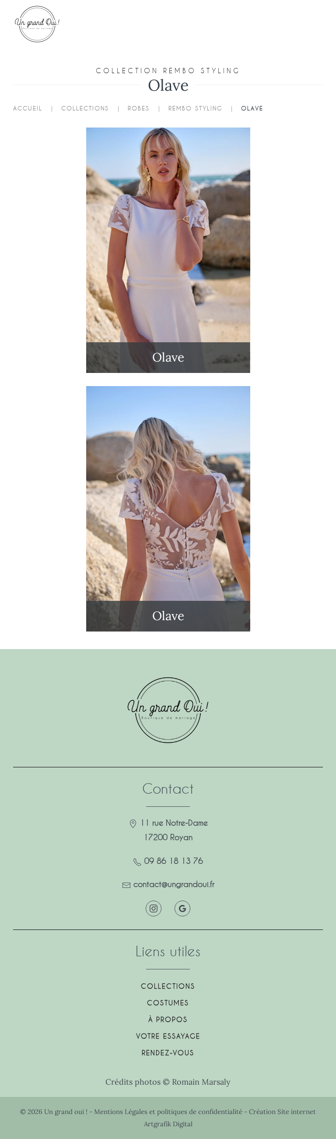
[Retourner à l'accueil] (40, 24)
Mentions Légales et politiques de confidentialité (168, 1111)
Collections (168, 986)
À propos (168, 1019)
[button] (307, 24)
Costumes (168, 1003)
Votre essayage (168, 1036)
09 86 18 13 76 (173, 861)
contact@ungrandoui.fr (173, 884)
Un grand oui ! (66, 1111)
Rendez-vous (168, 1053)
